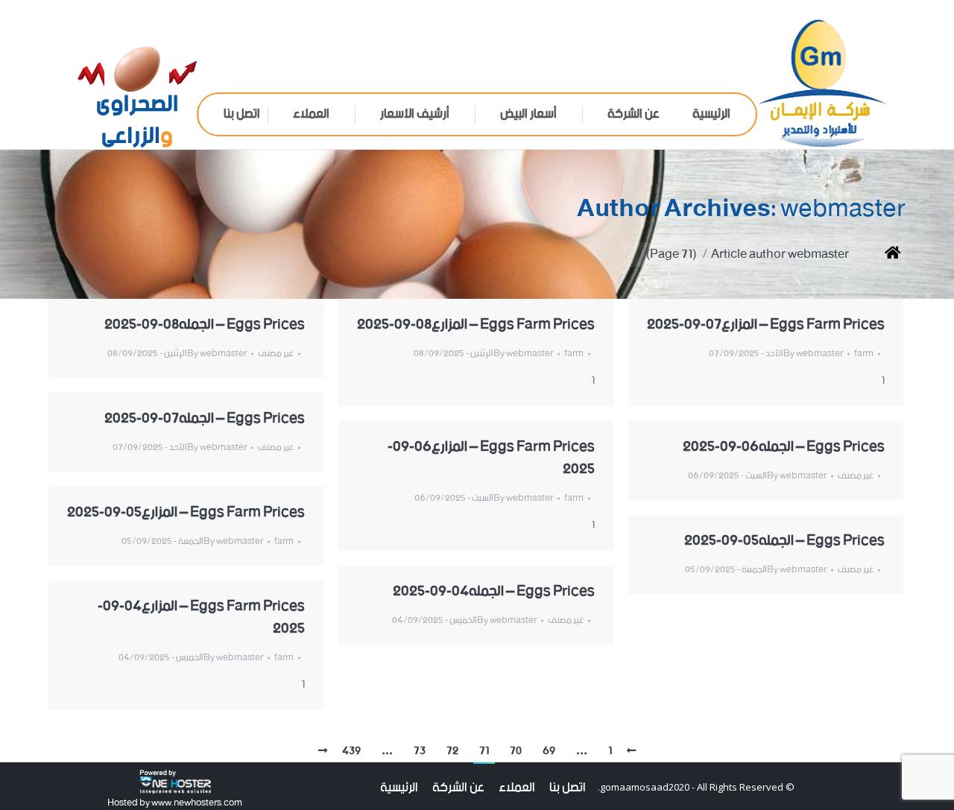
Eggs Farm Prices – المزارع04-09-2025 (201, 617)
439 (351, 751)
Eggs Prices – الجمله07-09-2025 (204, 419)
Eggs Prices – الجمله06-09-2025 (784, 447)
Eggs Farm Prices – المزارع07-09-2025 (766, 325)
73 (420, 751)
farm (574, 353)
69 (549, 751)
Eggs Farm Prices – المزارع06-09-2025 (491, 458)
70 (516, 751)
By (217, 353)
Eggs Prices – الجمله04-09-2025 (494, 591)
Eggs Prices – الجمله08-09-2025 (204, 325)
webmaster (843, 209)
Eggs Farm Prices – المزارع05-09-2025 (186, 512)
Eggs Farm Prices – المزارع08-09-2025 (476, 325)
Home (881, 254)
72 (452, 751)
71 (484, 751)
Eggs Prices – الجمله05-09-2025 (784, 541)
